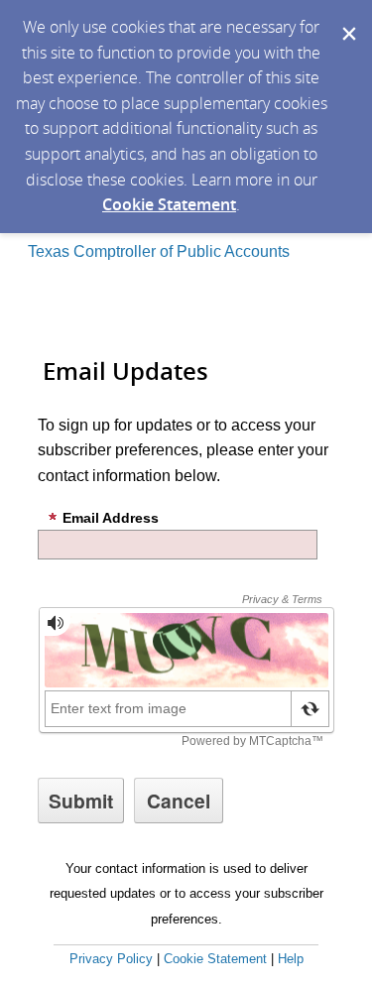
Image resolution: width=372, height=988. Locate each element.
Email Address (110, 518)
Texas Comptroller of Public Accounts (159, 251)
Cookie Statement (169, 204)
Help (291, 958)
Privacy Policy (111, 958)
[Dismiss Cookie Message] (347, 19)
